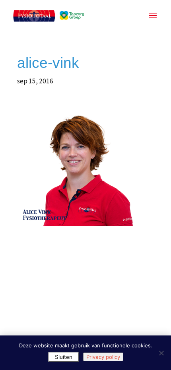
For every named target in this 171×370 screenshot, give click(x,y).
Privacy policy (103, 357)
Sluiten (63, 357)
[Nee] (161, 353)
